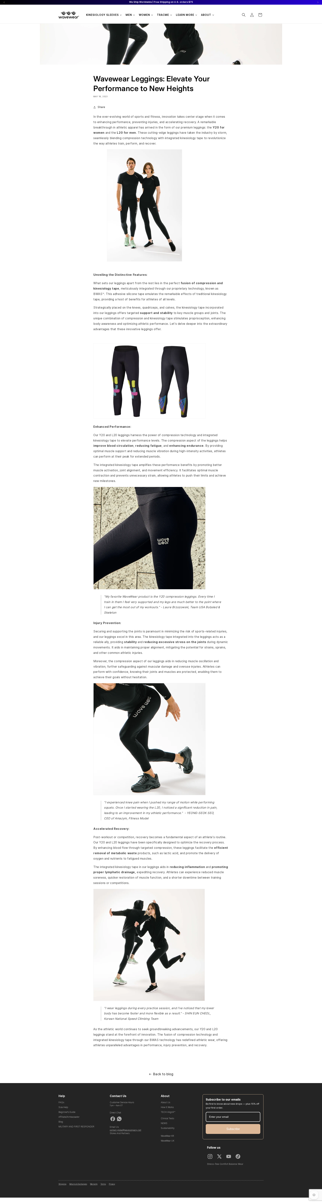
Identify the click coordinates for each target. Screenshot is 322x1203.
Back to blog (163, 1074)
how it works (167, 1107)
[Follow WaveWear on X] (219, 1156)
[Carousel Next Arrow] (318, 2)
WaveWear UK (167, 1140)
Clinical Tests (167, 1118)
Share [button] (101, 107)
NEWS (164, 1123)
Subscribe (233, 1129)
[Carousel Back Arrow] (4, 2)
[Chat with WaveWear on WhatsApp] (119, 1119)
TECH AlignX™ (168, 1112)
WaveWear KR (167, 1136)
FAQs (61, 1102)
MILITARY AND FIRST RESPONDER (76, 1126)
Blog (61, 1122)
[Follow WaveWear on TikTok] (238, 1156)
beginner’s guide (67, 1112)
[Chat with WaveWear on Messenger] (113, 1119)
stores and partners (120, 1133)
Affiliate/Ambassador (69, 1117)
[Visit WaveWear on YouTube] (228, 1156)
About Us (165, 1102)
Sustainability (167, 1128)
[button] (244, 15)
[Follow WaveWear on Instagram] (210, 1156)
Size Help (63, 1107)
